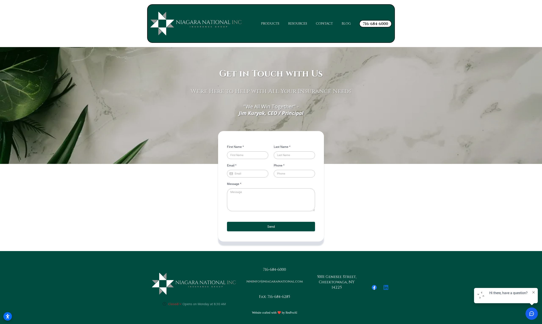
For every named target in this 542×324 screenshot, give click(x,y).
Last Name (282, 146)
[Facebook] (374, 287)
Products (270, 23)
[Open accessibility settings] (7, 316)
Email (231, 165)
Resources (297, 23)
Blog (346, 23)
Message (234, 184)
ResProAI (291, 312)
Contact (324, 23)
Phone (279, 165)
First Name (235, 146)
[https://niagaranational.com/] (196, 23)
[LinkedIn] (386, 287)
